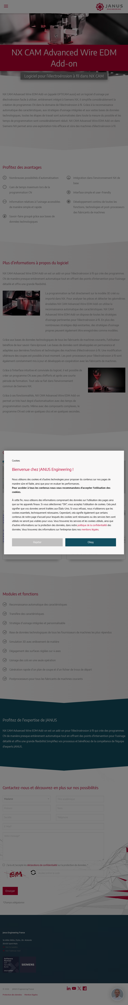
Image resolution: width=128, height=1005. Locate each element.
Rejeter (37, 542)
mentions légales (90, 529)
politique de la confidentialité (92, 525)
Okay (91, 542)
